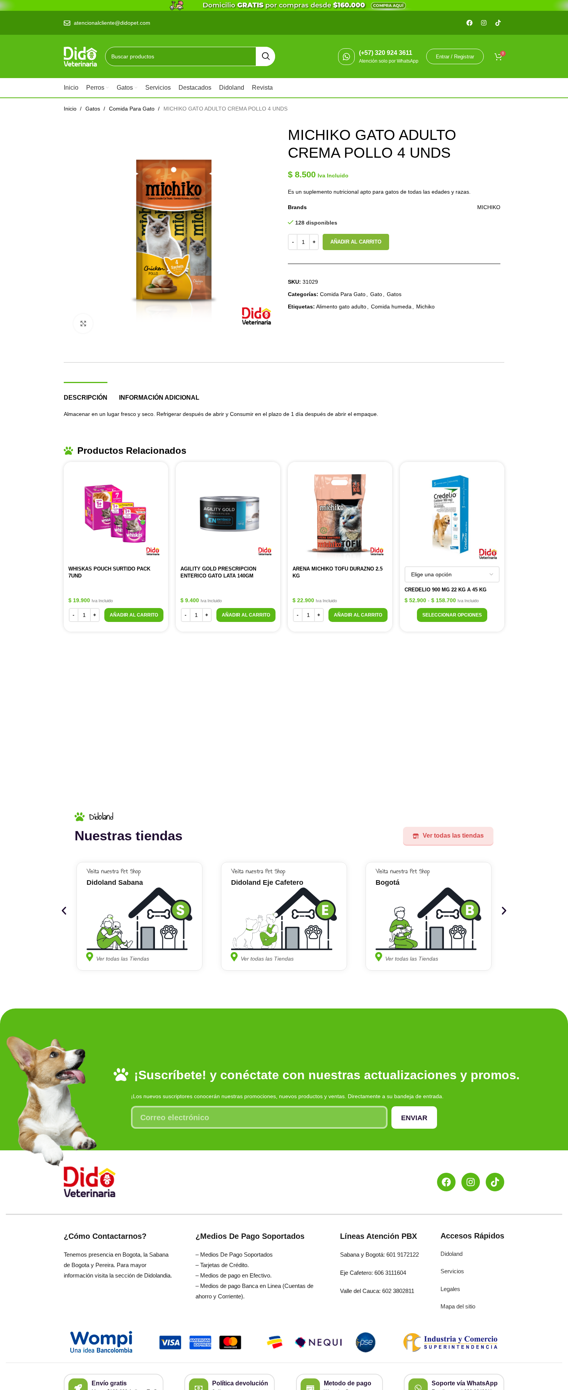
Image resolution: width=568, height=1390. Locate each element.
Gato (376, 294)
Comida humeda (391, 306)
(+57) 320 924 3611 (385, 52)
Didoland (451, 1253)
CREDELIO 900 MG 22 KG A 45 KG (445, 590)
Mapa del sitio (457, 1306)
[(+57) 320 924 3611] (346, 57)
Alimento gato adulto (341, 306)
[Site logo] (80, 56)
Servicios (452, 1271)
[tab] (85, 393)
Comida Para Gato (132, 109)
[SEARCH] (265, 56)
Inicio (71, 109)
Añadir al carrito (355, 242)
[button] (133, 615)
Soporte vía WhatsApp (465, 1383)
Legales (450, 1289)
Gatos (93, 109)
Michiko (425, 306)
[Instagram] (470, 1182)
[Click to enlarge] (83, 323)
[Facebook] (446, 1182)
